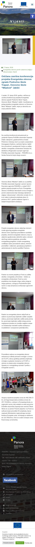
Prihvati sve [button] (20, 542)
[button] (32, 16)
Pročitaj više (28, 543)
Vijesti (15, 72)
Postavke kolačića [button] (8, 542)
